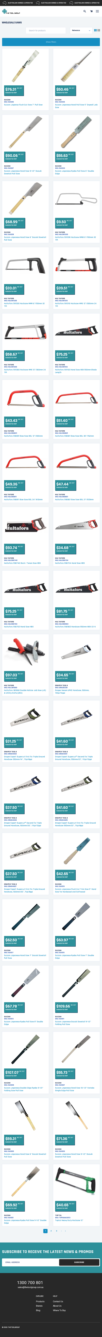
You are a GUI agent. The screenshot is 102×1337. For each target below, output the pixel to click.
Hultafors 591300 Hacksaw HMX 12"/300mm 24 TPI (25, 371)
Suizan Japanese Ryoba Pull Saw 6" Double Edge (74, 172)
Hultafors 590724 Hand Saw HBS (70, 563)
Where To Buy (59, 1310)
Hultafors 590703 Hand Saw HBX (18, 626)
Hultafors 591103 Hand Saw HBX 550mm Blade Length (76, 371)
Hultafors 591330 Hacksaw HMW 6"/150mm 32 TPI (75, 238)
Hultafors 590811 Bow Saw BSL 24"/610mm (23, 499)
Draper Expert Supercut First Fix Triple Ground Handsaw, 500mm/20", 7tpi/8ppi (24, 890)
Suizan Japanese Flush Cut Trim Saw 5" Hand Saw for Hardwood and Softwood (75, 890)
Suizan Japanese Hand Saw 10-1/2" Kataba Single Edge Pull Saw (74, 1089)
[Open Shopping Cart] (91, 11)
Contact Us (58, 1301)
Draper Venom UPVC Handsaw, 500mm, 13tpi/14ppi (72, 691)
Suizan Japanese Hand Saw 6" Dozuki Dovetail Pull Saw (25, 238)
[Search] (84, 11)
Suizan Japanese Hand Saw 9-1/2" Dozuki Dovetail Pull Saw (23, 172)
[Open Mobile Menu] (97, 11)
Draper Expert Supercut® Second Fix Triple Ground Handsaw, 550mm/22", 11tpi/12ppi (74, 758)
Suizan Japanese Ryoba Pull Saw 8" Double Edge (23, 1023)
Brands (39, 1306)
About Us (57, 1306)
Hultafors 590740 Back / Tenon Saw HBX (22, 563)
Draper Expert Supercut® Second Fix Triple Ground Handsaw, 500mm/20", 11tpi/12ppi (23, 824)
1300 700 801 (30, 1283)
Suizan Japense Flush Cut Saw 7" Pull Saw (23, 104)
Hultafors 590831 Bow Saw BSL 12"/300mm (23, 436)
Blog (38, 1310)
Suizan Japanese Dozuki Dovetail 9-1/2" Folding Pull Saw (73, 1023)
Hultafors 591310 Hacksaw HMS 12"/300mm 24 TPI (76, 305)
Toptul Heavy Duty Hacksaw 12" (69, 1220)
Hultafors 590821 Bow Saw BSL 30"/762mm (74, 436)
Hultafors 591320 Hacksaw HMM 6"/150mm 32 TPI (24, 305)
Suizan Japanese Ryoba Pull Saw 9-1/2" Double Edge (25, 1221)
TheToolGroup (14, 1327)
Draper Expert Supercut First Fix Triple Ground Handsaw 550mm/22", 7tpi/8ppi (75, 824)
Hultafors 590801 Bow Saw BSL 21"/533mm (74, 499)
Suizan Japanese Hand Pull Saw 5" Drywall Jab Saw (76, 106)
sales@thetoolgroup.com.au (30, 1287)
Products (40, 1301)
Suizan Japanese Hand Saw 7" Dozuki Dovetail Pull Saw (25, 956)
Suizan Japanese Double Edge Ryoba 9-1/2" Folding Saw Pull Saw (23, 1089)
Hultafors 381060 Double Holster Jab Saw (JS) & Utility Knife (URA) (25, 691)
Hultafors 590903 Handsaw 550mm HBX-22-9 (75, 626)
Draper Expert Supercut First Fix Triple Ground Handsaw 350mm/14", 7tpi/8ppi (24, 758)
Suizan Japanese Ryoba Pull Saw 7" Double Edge (74, 956)
